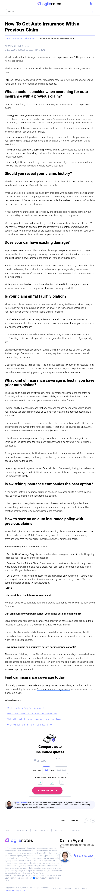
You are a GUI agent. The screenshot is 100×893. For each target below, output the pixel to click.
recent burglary (86, 265)
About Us (59, 831)
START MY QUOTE (47, 790)
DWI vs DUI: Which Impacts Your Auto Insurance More (34, 719)
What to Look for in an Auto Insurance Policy (29, 724)
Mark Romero (21, 802)
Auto (34, 38)
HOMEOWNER (40, 777)
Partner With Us (41, 831)
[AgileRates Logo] (49, 4)
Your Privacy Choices (43, 878)
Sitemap (86, 889)
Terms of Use (56, 889)
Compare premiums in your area (53, 689)
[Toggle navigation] (8, 4)
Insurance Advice (21, 38)
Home (7, 38)
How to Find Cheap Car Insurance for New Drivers (32, 713)
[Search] (92, 11)
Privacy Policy (38, 873)
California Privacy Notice (15, 890)
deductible (84, 411)
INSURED (52, 777)
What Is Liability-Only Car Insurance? (25, 708)
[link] (91, 4)
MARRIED (62, 777)
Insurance (21, 831)
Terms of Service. (22, 873)
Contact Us (75, 831)
